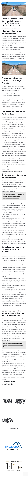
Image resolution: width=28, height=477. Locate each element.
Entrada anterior (14, 428)
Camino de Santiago (6, 28)
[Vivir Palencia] (5, 3)
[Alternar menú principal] (25, 3)
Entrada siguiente (14, 432)
